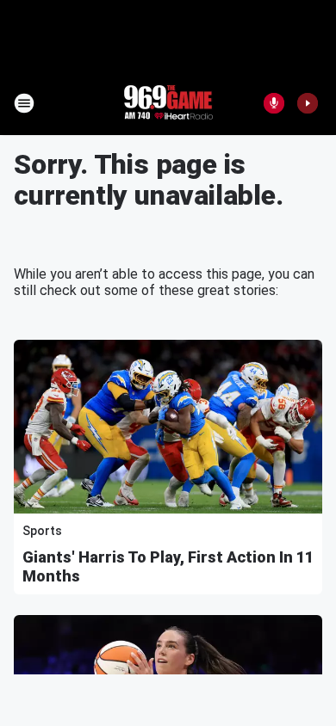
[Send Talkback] (274, 103)
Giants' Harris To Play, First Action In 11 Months (168, 566)
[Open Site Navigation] (24, 103)
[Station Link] (168, 103)
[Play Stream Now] (307, 103)
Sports (42, 531)
